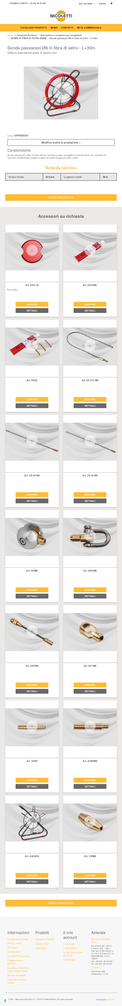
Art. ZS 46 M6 (90, 475)
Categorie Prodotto (27, 35)
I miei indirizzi (70, 948)
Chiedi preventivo (61, 197)
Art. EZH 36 (32, 285)
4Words (111, 999)
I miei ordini (69, 943)
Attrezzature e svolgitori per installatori (61, 35)
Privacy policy (14, 943)
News (54, 27)
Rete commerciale (89, 27)
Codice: (10, 136)
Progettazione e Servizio (15, 962)
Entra (102, 3)
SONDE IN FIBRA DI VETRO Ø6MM (28, 38)
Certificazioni (14, 951)
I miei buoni (69, 959)
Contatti (67, 27)
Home (10, 35)
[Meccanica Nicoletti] (61, 15)
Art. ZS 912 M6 (90, 380)
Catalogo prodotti (34, 27)
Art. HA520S (32, 856)
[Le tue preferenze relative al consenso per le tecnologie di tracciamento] (5, 1001)
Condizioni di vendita (17, 939)
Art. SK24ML (90, 285)
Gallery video (42, 943)
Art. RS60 (32, 380)
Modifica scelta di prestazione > (61, 142)
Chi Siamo (12, 947)
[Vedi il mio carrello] (111, 3)
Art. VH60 (32, 761)
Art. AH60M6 (90, 761)
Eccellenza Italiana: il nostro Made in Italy (18, 969)
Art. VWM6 (90, 856)
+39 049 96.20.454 (37, 3)
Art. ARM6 (32, 570)
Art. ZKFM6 (32, 665)
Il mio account (70, 935)
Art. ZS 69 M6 (32, 475)
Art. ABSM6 (90, 570)
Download (40, 948)
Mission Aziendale (16, 975)
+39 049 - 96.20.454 (103, 963)
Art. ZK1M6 (90, 665)
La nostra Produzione (18, 956)
